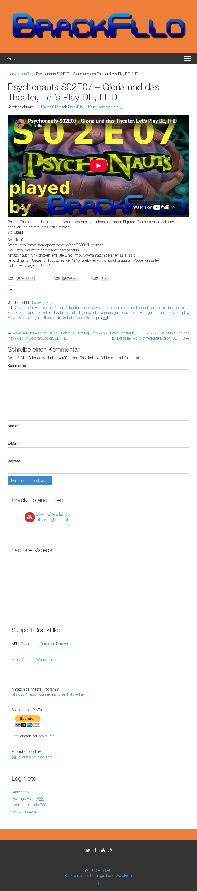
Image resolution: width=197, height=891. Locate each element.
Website (14, 461)
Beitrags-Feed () (28, 798)
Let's (169, 312)
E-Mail (14, 443)
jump (118, 312)
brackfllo (133, 307)
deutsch (147, 307)
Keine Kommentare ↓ (105, 107)
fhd (55, 312)
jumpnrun (156, 312)
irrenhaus (105, 312)
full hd (65, 312)
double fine (164, 307)
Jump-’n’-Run (135, 312)
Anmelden (21, 792)
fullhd (75, 312)
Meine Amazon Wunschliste (34, 659)
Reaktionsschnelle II (79, 875)
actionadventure (95, 307)
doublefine (44, 312)
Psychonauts (56, 302)
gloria (86, 312)
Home (12, 74)
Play (11, 317)
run (39, 317)
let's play (181, 312)
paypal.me (46, 736)
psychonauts (25, 317)
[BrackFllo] (98, 26)
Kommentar (17, 365)
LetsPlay (26, 74)
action (48, 307)
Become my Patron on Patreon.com (48, 644)
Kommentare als (29, 805)
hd (94, 312)
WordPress (124, 875)
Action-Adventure (67, 307)
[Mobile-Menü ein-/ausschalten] (187, 58)
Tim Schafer (65, 317)
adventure (117, 307)
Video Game (85, 317)
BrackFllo (105, 870)
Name (13, 425)
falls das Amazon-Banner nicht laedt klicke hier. (48, 694)
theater (49, 317)
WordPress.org (24, 811)
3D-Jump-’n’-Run (28, 307)
